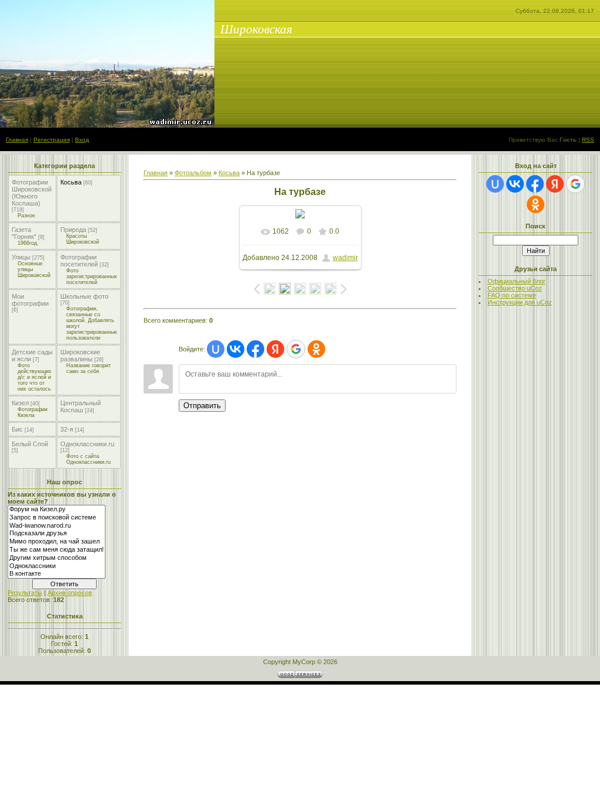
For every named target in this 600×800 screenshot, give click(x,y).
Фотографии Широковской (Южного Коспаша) (32, 193)
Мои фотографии (30, 300)
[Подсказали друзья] (56, 533)
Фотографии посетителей (79, 261)
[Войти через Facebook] (255, 349)
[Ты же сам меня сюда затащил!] (56, 550)
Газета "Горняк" (24, 233)
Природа (73, 229)
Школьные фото (84, 296)
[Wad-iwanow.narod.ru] (56, 526)
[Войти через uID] (215, 349)
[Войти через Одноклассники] (316, 349)
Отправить (202, 405)
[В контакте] (56, 574)
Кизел (20, 402)
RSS (588, 139)
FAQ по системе (512, 295)
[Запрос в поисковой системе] (56, 518)
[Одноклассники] (56, 566)
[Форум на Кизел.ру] (56, 509)
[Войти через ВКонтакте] (235, 349)
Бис (17, 429)
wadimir (345, 258)
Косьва (70, 182)
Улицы (21, 257)
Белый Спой (30, 443)
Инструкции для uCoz (520, 302)
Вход (82, 139)
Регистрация (51, 139)
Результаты (25, 592)
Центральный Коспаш (80, 406)
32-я (66, 429)
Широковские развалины (80, 355)
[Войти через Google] (296, 349)
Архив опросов (69, 592)
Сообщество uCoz (515, 288)
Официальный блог (517, 281)
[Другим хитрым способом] (56, 558)
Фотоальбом (193, 172)
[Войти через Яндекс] (275, 349)
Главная (17, 139)
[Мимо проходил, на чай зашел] (56, 542)
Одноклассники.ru (87, 443)
